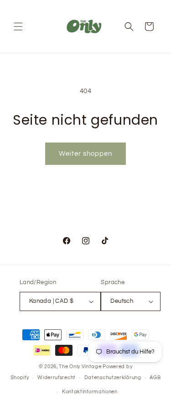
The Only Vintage (80, 366)
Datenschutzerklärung (112, 377)
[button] (18, 26)
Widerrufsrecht (56, 377)
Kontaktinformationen (90, 391)
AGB (155, 377)
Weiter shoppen (85, 153)
